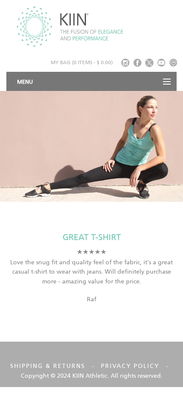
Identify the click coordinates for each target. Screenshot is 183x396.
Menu (25, 81)
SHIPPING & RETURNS (47, 366)
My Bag (82, 62)
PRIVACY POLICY (130, 366)
